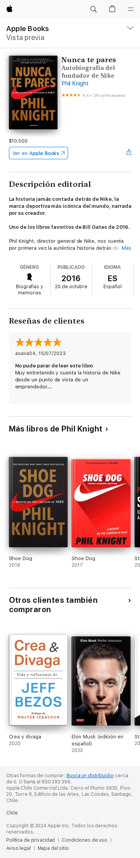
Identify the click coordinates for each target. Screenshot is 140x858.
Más (126, 248)
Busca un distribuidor (90, 775)
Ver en (36, 153)
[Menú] (130, 9)
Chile (12, 813)
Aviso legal (18, 848)
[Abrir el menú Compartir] (128, 153)
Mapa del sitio (53, 848)
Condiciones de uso (84, 840)
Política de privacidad (30, 840)
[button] (93, 9)
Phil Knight (74, 83)
